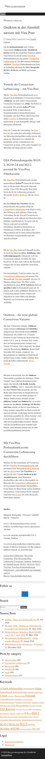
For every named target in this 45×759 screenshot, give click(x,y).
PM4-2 (35, 713)
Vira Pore (19, 279)
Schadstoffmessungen (26, 717)
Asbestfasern (6, 692)
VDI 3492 (36, 728)
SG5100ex (5, 728)
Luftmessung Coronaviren (13, 561)
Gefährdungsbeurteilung (23, 702)
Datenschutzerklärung (14, 741)
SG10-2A (23, 194)
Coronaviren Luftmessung (13, 555)
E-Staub (3, 695)
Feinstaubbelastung (7, 699)
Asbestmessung (20, 692)
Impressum (9, 744)
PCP (30, 713)
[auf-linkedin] (25, 594)
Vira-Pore (16, 64)
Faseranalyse (11, 696)
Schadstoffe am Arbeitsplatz (9, 717)
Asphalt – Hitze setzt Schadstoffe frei (20, 619)
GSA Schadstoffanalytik (22, 709)
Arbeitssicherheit (28, 689)
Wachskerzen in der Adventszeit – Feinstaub (23, 644)
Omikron (27, 561)
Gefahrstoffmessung (27, 699)
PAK (22, 713)
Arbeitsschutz (11, 660)
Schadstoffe (10, 669)
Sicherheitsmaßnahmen (25, 729)
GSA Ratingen (7, 709)
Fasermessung (20, 696)
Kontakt (18, 494)
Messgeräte (28, 555)
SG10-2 (16, 194)
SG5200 (14, 728)
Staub (7, 672)
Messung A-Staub (15, 713)
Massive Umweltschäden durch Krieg (18, 576)
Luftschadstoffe (36, 709)
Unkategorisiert (11, 675)
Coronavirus (8, 558)
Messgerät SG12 (5, 713)
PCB (26, 713)
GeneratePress (6, 755)
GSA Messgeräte (5, 706)
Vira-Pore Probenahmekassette (23, 567)
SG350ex (31, 724)
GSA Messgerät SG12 (35, 706)
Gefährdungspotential (38, 702)
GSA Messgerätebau (20, 705)
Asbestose (31, 692)
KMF (30, 709)
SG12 (38, 564)
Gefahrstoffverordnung (7, 702)
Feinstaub (30, 695)
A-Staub (4, 688)
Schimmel (35, 717)
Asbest (38, 688)
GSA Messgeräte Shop (22, 558)
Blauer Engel (38, 692)
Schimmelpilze (4, 720)
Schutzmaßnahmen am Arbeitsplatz (32, 720)
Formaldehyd (18, 699)
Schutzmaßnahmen (15, 720)
